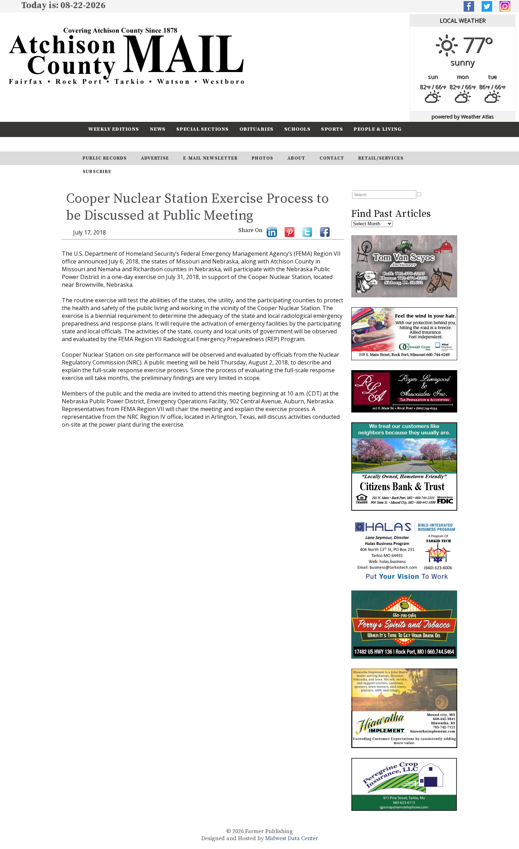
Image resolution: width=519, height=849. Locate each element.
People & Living (377, 129)
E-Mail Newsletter (210, 158)
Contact (332, 158)
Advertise (155, 158)
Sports (332, 129)
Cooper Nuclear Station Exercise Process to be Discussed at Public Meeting (197, 207)
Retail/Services (381, 158)
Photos (262, 158)
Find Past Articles (391, 214)
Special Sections (202, 129)
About (296, 158)
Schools (297, 129)
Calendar (103, 144)
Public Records (105, 158)
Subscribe (144, 144)
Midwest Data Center (291, 838)
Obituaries (256, 129)
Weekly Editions (113, 129)
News (158, 129)
